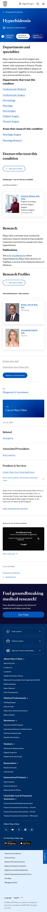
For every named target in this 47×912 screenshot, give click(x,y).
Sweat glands (8, 438)
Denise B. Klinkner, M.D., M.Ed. (30, 197)
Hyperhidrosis (17, 20)
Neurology (8, 105)
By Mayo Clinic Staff (11, 361)
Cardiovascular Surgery (14, 95)
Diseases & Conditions (14, 12)
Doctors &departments (23, 36)
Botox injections (9, 455)
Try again (24, 544)
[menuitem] (8, 36)
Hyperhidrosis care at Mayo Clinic (16, 367)
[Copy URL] (38, 539)
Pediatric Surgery (11, 116)
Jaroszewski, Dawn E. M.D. (29, 331)
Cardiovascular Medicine (14, 89)
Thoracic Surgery (11, 121)
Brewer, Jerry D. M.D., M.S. (29, 305)
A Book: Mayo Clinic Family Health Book (18, 472)
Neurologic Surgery (12, 134)
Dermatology (9, 100)
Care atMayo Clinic (37, 36)
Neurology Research (12, 140)
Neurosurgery (9, 110)
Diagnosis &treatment (8, 36)
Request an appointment (15, 375)
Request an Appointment (16, 28)
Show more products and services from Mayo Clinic (20, 479)
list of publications (17, 255)
